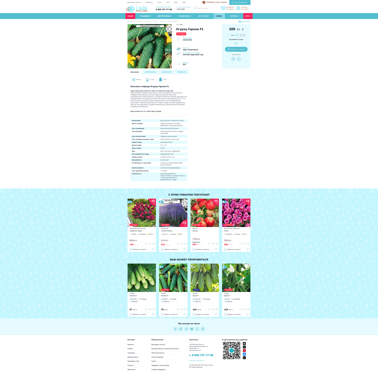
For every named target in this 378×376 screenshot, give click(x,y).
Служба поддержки (158, 369)
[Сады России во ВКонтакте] (186, 329)
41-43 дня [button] (143, 299)
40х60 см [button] (229, 301)
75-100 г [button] (134, 299)
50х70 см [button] (198, 301)
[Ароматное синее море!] (173, 213)
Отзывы (181, 72)
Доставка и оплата (134, 2)
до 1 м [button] (165, 234)
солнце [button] (173, 234)
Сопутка (130, 365)
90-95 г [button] (166, 299)
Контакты (149, 2)
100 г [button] (228, 299)
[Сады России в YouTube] (192, 329)
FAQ (184, 2)
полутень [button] (143, 234)
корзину (238, 49)
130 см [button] (134, 234)
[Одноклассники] (239, 59)
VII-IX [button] (151, 234)
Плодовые (131, 353)
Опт (168, 2)
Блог (176, 2)
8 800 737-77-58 (202, 355)
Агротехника (150, 72)
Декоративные (132, 357)
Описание (134, 72)
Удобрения (166, 72)
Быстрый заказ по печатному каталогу (165, 349)
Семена (130, 349)
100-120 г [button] (198, 299)
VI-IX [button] (245, 234)
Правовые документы (196, 361)
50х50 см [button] (135, 301)
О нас (160, 2)
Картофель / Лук (133, 361)
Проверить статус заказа (160, 365)
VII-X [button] (180, 234)
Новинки (130, 344)
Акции (153, 361)
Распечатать (246, 22)
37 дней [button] (173, 299)
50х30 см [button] (166, 301)
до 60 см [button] (229, 234)
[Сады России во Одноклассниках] (197, 329)
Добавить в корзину (139, 249)
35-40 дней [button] (236, 299)
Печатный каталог (158, 353)
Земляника (131, 369)
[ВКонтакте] (233, 59)
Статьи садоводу (157, 357)
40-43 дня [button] (207, 299)
